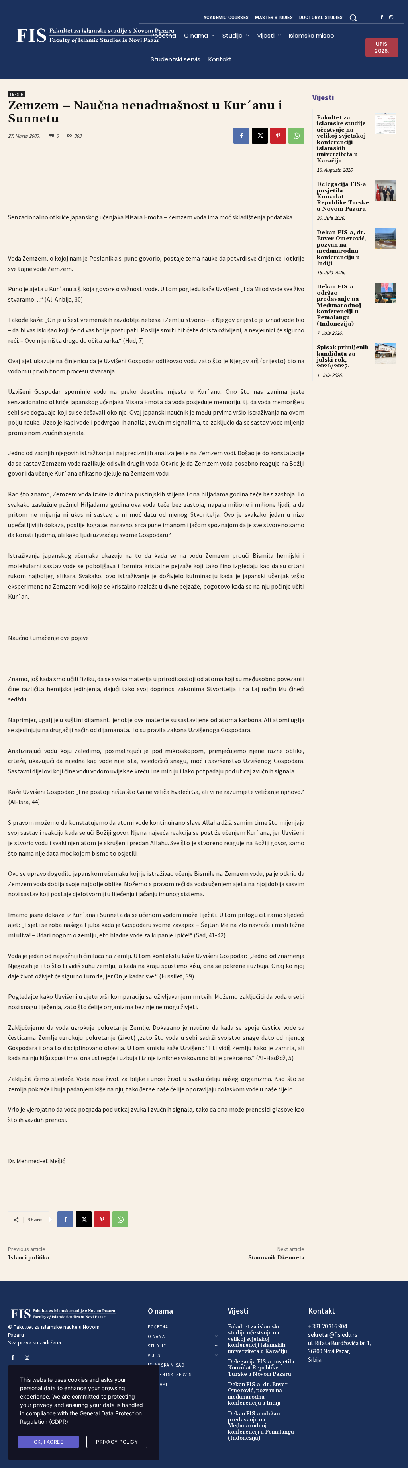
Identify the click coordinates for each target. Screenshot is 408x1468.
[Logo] (73, 36)
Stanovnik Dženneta (276, 1257)
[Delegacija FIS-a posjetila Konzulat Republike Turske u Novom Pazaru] (385, 190)
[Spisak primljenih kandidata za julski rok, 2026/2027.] (385, 353)
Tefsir (17, 94)
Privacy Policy (117, 1442)
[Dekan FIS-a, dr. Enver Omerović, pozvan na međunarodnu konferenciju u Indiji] (385, 238)
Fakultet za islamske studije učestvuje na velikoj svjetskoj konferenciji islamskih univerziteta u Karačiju (341, 139)
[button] (353, 17)
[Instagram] (391, 17)
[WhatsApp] (296, 136)
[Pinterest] (278, 136)
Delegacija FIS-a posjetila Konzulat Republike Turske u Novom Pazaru (343, 197)
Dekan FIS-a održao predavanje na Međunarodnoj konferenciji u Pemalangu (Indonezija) (339, 305)
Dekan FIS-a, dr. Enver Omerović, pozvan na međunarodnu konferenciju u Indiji (341, 248)
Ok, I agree (48, 1442)
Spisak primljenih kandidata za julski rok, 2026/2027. (343, 356)
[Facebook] (381, 17)
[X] (260, 136)
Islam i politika (28, 1257)
